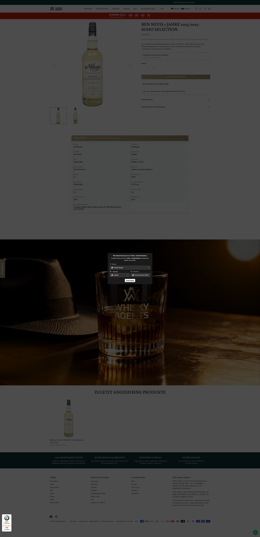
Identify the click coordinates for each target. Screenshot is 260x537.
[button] (130, 267)
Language (115, 271)
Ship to (114, 264)
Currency (136, 271)
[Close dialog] (148, 254)
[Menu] (10, 515)
